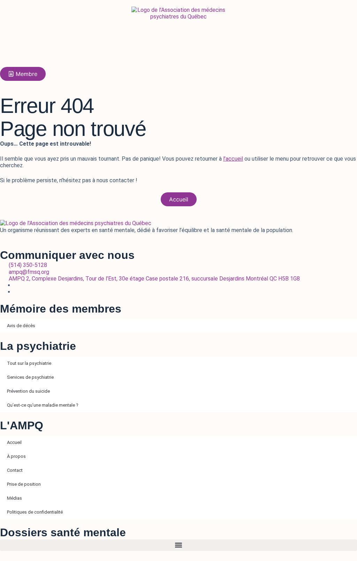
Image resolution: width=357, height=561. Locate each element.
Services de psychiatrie (30, 377)
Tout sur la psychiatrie (29, 363)
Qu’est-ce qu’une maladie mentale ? (42, 405)
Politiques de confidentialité (35, 512)
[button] (178, 545)
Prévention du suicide (28, 391)
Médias (14, 498)
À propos (16, 456)
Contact (15, 470)
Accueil (14, 442)
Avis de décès (21, 325)
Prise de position (24, 484)
